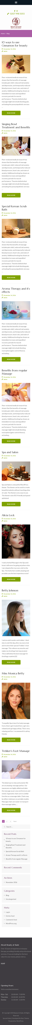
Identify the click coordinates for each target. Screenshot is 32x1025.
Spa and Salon (10, 452)
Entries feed (10, 916)
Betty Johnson (10, 590)
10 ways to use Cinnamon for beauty (14, 44)
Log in (8, 912)
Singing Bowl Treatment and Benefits (16, 125)
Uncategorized (11, 899)
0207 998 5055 (17, 13)
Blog (7, 895)
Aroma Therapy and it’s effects (16, 290)
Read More (11, 113)
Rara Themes (25, 1018)
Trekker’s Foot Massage (16, 751)
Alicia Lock (8, 515)
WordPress (19, 1021)
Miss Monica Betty (13, 673)
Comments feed (11, 920)
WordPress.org (11, 923)
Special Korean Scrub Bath (14, 208)
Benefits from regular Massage (14, 372)
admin (5, 51)
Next (15, 821)
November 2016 (11, 882)
